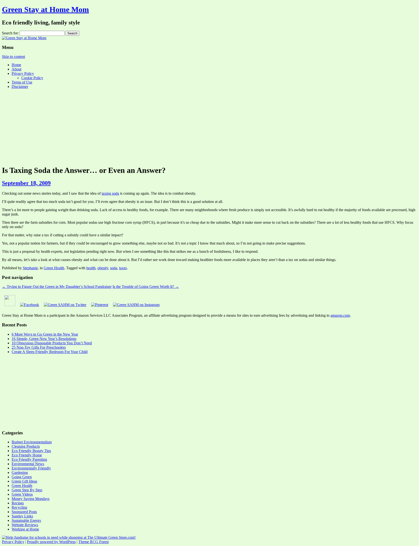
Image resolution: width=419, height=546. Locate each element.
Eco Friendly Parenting (29, 459)
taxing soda (110, 193)
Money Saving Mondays (30, 499)
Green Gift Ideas (24, 481)
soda (113, 268)
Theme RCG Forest (93, 542)
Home (16, 65)
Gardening (20, 472)
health (91, 268)
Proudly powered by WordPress (51, 542)
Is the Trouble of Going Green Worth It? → (146, 287)
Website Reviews (25, 525)
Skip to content (13, 56)
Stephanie (30, 268)
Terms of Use (22, 82)
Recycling (19, 507)
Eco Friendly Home (27, 455)
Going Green (22, 477)
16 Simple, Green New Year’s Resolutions (44, 339)
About (16, 69)
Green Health (54, 268)
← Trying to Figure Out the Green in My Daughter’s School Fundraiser (57, 287)
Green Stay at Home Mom (45, 9)
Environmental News (28, 464)
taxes (123, 268)
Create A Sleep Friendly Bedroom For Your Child (50, 352)
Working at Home (25, 529)
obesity (102, 268)
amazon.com (340, 315)
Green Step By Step (27, 490)
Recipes (18, 503)
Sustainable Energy (26, 520)
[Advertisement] (209, 127)
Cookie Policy (32, 78)
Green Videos (22, 494)
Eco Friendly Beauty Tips (31, 451)
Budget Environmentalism (32, 442)
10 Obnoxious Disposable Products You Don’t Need (52, 343)
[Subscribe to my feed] (10, 305)
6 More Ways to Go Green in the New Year (45, 334)
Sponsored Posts (24, 512)
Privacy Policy (23, 73)
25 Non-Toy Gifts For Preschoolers (39, 347)
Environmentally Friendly (31, 468)
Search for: (10, 33)
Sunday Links (22, 516)
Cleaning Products (26, 446)
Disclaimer (20, 87)
